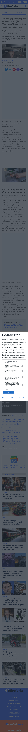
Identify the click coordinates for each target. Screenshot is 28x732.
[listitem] (14, 362)
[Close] (24, 334)
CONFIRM (9, 392)
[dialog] (14, 366)
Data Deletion (5, 397)
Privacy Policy (22, 397)
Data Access (14, 397)
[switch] (22, 366)
